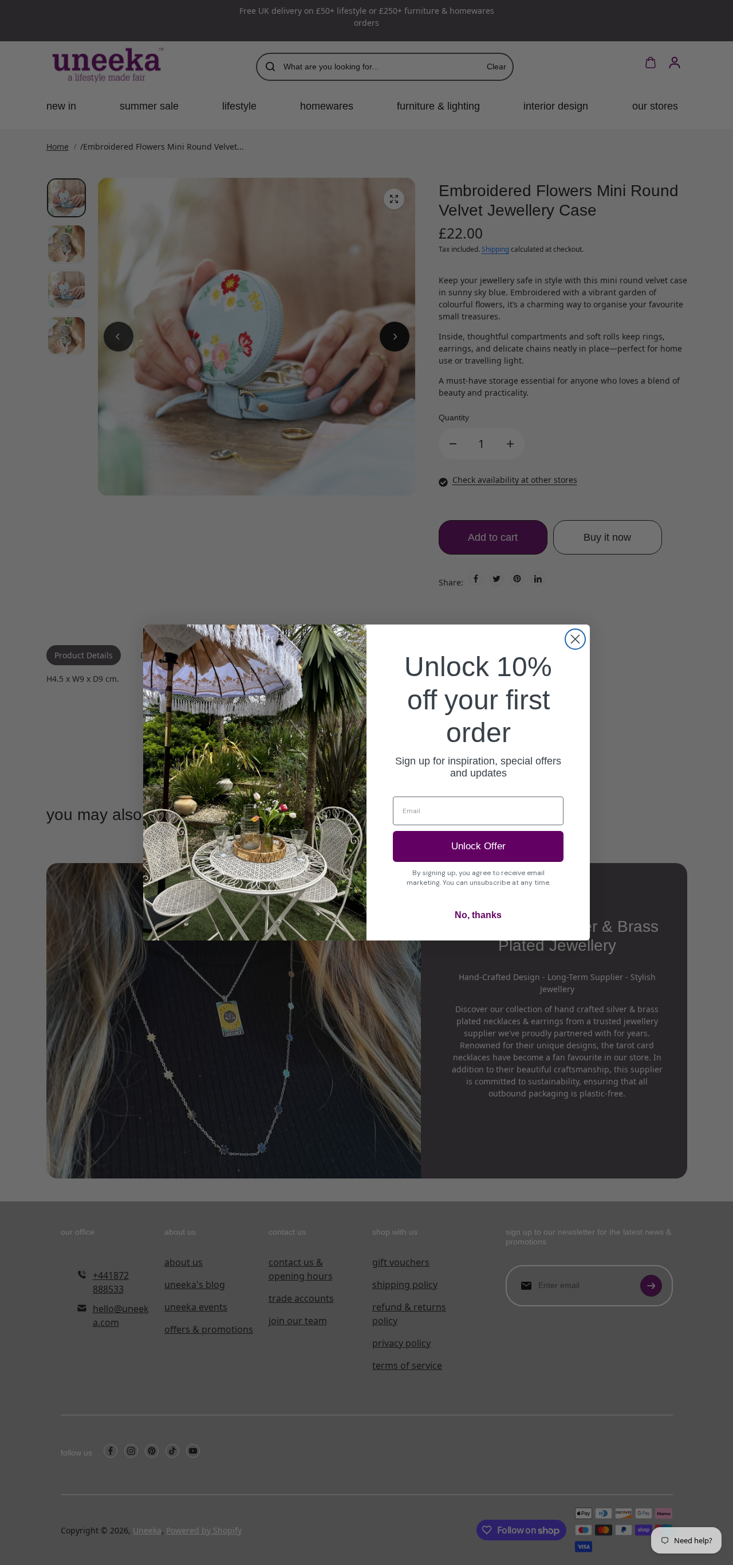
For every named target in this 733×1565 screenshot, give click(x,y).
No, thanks (478, 915)
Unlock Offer (478, 846)
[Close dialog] (575, 639)
